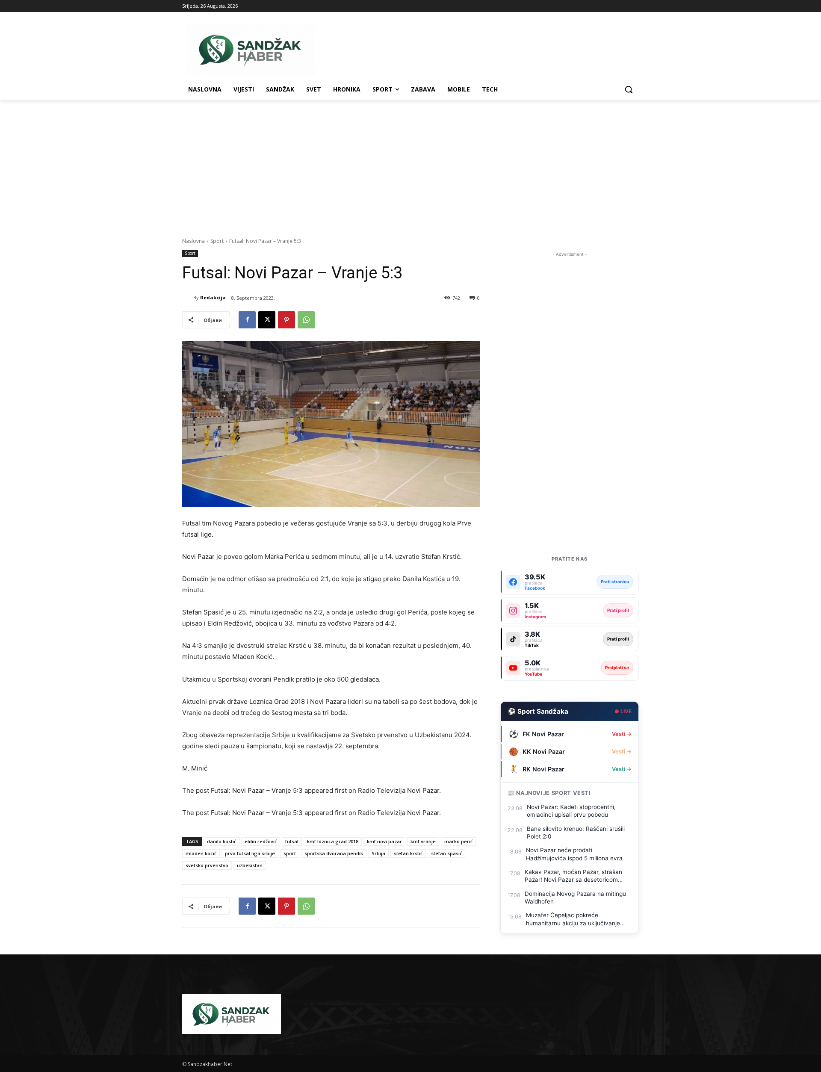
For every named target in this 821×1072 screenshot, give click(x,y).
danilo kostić (221, 841)
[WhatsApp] (306, 319)
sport (290, 853)
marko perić (458, 841)
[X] (266, 319)
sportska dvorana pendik (333, 853)
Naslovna (193, 241)
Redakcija (213, 297)
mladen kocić (201, 853)
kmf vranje (423, 841)
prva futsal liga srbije (250, 853)
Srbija (378, 853)
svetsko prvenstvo (207, 865)
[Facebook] (247, 319)
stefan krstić (408, 853)
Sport (217, 241)
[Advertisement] (410, 164)
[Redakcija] (187, 297)
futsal (291, 841)
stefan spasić (446, 853)
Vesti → (622, 734)
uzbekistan (250, 865)
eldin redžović (261, 841)
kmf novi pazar (384, 841)
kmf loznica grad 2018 (332, 841)
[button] (628, 89)
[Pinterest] (286, 319)
